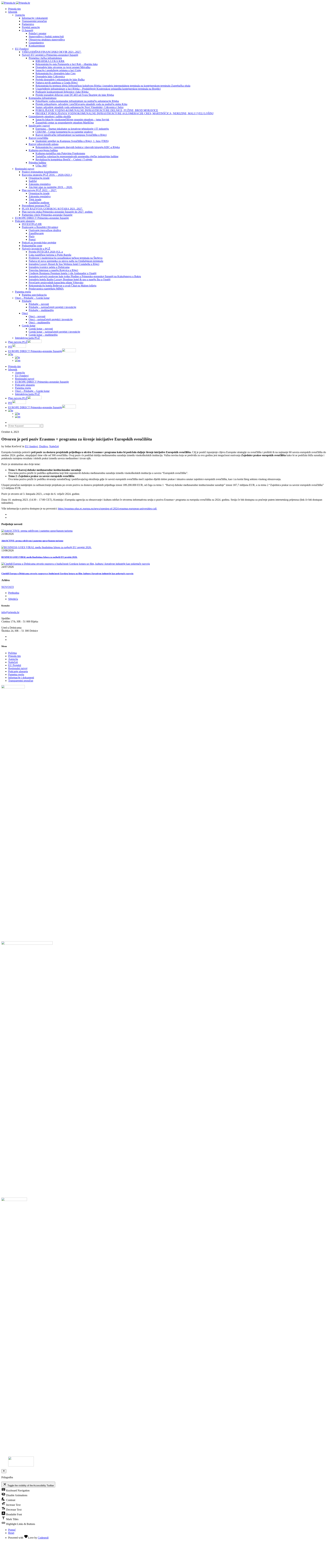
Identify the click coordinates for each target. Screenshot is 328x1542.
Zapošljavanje (36, 233)
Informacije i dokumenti (35, 18)
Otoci (25, 313)
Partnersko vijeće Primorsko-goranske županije (47, 214)
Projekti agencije (31, 27)
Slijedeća (13, 598)
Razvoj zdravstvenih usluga (43, 144)
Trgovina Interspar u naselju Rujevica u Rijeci (53, 270)
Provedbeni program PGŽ (36, 205)
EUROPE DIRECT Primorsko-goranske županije (42, 217)
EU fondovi (31, 446)
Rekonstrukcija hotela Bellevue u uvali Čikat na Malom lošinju (62, 285)
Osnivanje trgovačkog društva (45, 230)
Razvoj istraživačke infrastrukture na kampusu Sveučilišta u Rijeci (71, 134)
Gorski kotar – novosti (41, 328)
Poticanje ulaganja (25, 221)
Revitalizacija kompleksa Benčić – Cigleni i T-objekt (64, 159)
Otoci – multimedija (39, 322)
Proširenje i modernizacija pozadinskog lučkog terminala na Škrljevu (65, 257)
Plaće (32, 236)
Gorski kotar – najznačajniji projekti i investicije (54, 331)
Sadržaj (33, 181)
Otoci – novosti (37, 316)
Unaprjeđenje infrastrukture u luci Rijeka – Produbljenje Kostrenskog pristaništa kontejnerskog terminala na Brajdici (98, 88)
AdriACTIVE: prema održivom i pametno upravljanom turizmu (32, 540)
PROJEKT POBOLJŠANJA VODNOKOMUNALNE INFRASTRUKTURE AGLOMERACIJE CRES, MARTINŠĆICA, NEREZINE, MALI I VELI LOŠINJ (124, 113)
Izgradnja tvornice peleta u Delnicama (49, 267)
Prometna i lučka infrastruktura (45, 58)
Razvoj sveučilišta (38, 138)
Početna (12, 652)
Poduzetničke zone (32, 245)
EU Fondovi (22, 48)
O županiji (27, 30)
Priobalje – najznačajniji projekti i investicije (52, 307)
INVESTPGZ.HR (32, 224)
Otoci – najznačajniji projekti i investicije (51, 319)
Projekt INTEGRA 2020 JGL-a (46, 251)
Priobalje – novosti (39, 304)
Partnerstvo (28, 24)
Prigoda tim (14, 656)
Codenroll (43, 1537)
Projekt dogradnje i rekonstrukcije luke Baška (60, 79)
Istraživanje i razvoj (39, 125)
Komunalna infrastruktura (42, 98)
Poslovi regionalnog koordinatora (40, 171)
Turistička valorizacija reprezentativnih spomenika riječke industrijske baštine (77, 156)
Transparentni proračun (34, 21)
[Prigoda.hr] (15, 2)
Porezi (32, 239)
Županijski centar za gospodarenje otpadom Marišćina (65, 122)
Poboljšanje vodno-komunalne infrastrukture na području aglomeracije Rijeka (77, 101)
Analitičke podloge (39, 202)
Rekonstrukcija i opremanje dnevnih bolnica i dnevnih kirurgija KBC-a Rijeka (78, 147)
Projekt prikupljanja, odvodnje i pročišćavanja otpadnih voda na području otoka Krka (81, 104)
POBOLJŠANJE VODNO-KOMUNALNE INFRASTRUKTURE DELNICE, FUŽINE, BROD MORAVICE (97, 110)
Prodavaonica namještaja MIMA (46, 288)
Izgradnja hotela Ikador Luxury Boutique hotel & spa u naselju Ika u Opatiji (69, 279)
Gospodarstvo (36, 42)
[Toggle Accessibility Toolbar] (3, 1471)
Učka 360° (41, 165)
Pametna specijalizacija (34, 294)
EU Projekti (14, 665)
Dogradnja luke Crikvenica (50, 76)
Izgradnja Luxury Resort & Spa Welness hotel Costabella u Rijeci (64, 264)
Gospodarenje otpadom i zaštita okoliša (50, 116)
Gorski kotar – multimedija (43, 334)
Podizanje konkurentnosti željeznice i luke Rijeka (62, 91)
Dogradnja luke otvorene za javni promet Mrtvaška (63, 67)
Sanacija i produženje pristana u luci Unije (58, 70)
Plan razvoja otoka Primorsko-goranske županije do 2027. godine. (57, 211)
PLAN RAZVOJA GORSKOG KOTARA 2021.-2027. (52, 208)
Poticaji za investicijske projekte (39, 242)
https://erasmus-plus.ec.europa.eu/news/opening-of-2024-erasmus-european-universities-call (107, 508)
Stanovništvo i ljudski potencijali (46, 36)
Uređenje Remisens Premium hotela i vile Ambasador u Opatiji (62, 273)
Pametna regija (23, 291)
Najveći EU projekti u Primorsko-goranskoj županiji (50, 54)
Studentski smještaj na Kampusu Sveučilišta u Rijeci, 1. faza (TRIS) (72, 141)
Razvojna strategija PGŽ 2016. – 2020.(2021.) (47, 174)
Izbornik (12, 11)
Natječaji (54, 446)
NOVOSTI (7, 587)
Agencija (20, 14)
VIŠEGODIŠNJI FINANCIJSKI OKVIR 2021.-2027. (51, 51)
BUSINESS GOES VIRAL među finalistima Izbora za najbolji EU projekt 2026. (39, 557)
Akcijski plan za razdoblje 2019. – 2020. (50, 187)
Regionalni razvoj (24, 168)
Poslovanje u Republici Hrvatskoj (40, 227)
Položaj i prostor (37, 33)
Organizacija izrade (39, 177)
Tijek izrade (35, 199)
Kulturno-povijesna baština (43, 150)
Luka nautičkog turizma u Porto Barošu (50, 254)
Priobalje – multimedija (41, 310)
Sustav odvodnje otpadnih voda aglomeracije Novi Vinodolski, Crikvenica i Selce (80, 107)
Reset (11, 1532)
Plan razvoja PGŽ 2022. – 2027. (39, 190)
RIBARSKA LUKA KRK (50, 61)
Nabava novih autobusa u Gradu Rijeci (57, 82)
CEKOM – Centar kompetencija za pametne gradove (64, 131)
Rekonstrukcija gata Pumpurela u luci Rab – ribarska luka (67, 64)
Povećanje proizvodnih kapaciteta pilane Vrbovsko (56, 282)
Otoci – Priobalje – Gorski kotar (32, 297)
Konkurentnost (37, 45)
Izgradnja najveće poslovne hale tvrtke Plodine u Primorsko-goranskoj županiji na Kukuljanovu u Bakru (85, 276)
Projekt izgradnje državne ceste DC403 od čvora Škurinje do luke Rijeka (75, 94)
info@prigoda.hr (10, 612)
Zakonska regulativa (40, 184)
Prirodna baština (37, 162)
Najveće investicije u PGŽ (36, 248)
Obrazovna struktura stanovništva (47, 39)
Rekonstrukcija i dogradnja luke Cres (56, 73)
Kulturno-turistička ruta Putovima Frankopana (60, 153)
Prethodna (13, 592)
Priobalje (26, 301)
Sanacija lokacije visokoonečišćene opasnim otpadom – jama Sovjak (72, 119)
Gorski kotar (28, 325)
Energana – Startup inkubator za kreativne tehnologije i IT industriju (72, 128)
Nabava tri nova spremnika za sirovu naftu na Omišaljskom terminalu (66, 261)
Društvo (43, 446)
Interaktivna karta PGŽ (27, 337)
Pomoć (12, 1529)
